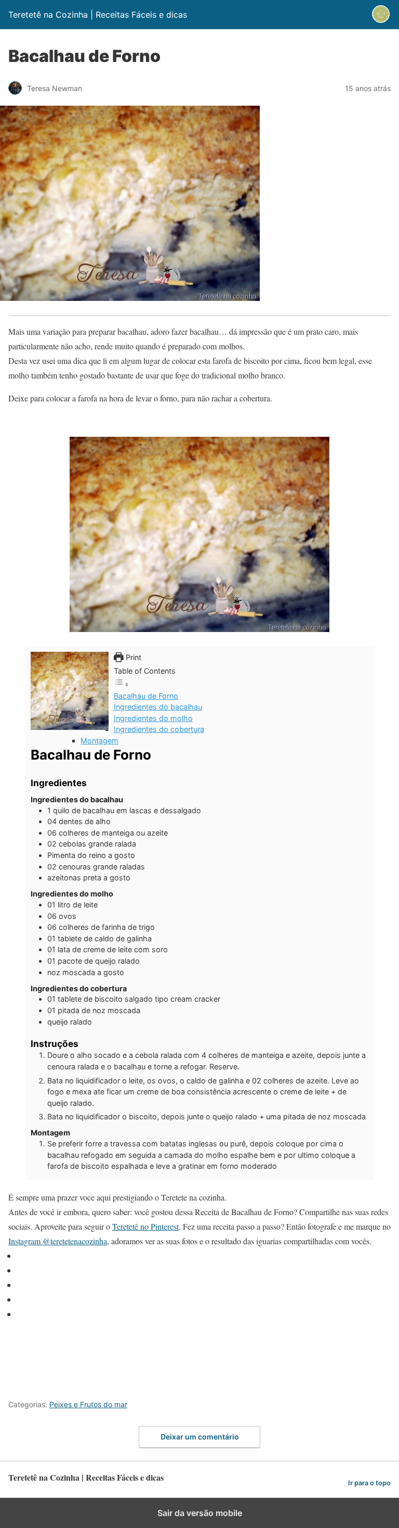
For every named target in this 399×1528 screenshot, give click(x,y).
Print (132, 657)
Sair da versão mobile (199, 1513)
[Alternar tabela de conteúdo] (121, 684)
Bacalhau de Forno (146, 695)
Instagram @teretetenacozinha (57, 1240)
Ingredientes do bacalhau (158, 706)
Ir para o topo (369, 1483)
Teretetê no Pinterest (145, 1226)
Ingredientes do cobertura (159, 729)
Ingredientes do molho (153, 718)
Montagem (99, 740)
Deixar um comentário (200, 1436)
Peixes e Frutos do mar (88, 1404)
